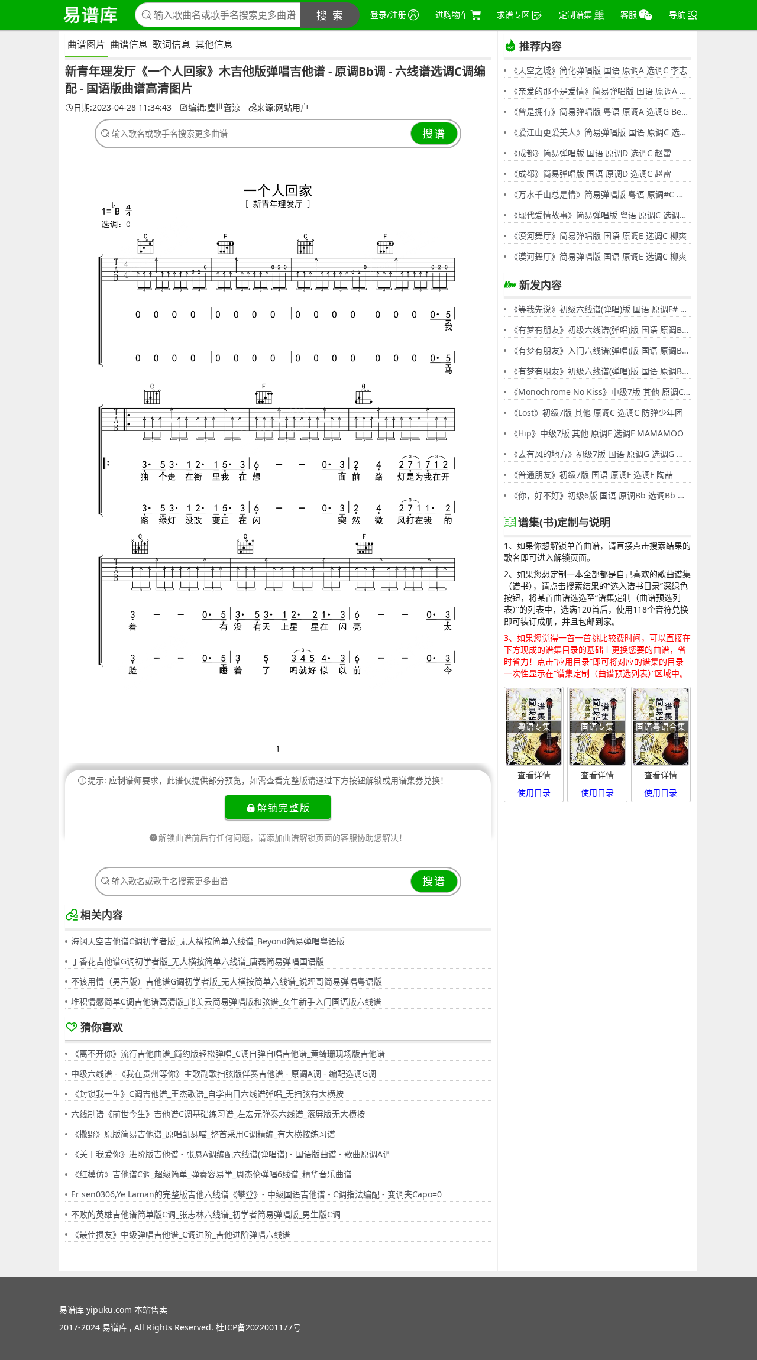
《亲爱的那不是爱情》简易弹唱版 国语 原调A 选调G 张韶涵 (600, 90)
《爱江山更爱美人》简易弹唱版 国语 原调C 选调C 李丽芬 (600, 132)
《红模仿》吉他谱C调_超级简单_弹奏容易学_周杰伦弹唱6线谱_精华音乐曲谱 (211, 1174)
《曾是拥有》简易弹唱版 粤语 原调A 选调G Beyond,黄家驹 (600, 111)
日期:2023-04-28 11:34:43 (122, 107)
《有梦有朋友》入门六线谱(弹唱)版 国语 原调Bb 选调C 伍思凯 (600, 350)
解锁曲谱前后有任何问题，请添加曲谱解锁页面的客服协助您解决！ (282, 837)
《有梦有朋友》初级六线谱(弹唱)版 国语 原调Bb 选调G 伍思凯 (600, 329)
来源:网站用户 (283, 107)
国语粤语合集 (660, 726)
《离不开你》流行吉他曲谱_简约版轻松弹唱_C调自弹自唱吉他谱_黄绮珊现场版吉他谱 (228, 1053)
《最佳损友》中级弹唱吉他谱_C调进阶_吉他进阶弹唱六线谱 (180, 1234)
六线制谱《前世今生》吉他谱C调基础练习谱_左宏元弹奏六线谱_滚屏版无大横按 (218, 1113)
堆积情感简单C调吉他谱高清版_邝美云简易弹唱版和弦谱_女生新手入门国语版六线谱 (226, 1001)
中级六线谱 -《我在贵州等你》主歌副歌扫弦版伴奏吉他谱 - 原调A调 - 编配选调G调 (223, 1073)
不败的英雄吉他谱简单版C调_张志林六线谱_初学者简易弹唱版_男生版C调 (206, 1214)
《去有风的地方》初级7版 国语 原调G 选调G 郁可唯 (600, 453)
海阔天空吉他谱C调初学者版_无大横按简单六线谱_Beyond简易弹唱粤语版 (208, 941)
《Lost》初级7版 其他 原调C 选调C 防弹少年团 (596, 412)
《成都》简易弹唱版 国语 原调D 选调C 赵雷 (590, 152)
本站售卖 (150, 1309)
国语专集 (597, 726)
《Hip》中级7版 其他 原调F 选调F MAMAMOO (597, 433)
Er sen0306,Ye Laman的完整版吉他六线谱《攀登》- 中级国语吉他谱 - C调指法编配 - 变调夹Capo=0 (256, 1194)
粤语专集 (534, 726)
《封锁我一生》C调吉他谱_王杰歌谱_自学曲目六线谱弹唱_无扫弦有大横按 (207, 1093)
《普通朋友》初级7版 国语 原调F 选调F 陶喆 (591, 474)
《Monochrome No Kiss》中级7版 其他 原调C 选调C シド (600, 391)
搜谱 (434, 134)
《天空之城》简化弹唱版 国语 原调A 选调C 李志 (598, 70)
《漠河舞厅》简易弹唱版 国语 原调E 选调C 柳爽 (598, 235)
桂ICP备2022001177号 (258, 1327)
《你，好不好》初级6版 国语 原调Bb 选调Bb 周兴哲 (600, 495)
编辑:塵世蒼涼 (214, 107)
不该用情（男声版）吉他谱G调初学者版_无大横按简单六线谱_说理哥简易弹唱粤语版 (226, 981)
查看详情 (534, 775)
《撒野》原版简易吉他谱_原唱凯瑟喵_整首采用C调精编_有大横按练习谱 (203, 1133)
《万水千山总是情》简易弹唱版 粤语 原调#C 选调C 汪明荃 (600, 194)
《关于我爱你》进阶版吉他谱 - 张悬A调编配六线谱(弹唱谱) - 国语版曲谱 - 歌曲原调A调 (231, 1154)
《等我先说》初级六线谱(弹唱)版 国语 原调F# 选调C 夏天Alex (600, 309)
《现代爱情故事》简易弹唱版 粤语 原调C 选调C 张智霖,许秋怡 (600, 215)
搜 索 (330, 15)
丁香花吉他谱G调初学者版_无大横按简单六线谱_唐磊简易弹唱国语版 (197, 961)
